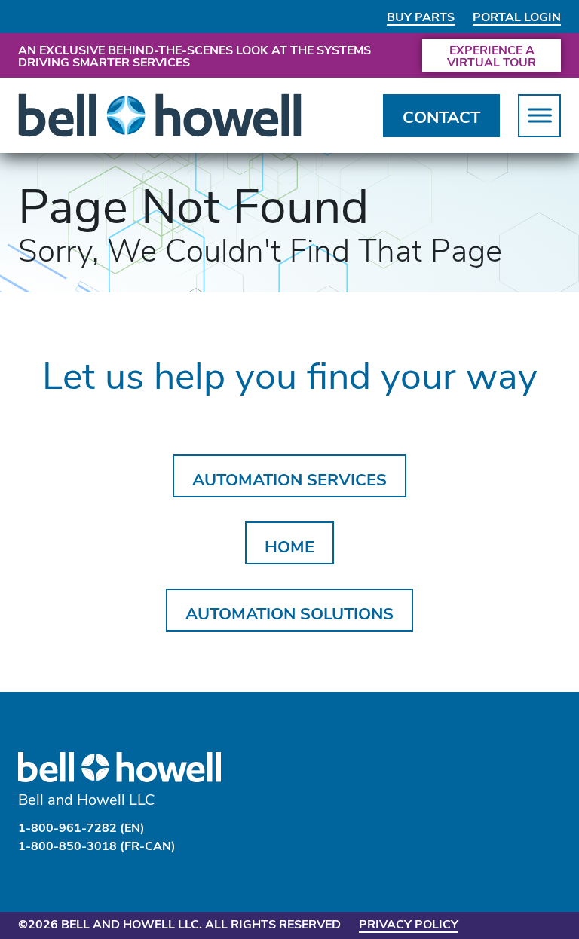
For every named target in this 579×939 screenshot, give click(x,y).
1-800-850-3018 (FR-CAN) (97, 845)
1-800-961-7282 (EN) (81, 827)
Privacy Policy (408, 923)
